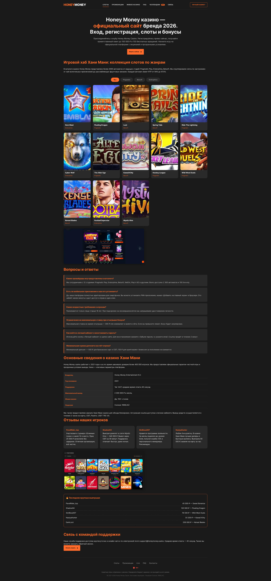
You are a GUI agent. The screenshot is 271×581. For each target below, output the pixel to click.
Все (115, 80)
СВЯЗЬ (170, 5)
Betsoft (139, 80)
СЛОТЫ (106, 5)
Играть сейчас (134, 51)
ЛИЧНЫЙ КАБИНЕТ (198, 5)
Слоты (116, 563)
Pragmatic (126, 80)
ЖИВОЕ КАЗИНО (133, 5)
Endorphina (153, 80)
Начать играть (71, 548)
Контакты (153, 563)
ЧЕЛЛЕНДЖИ (156, 5)
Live (138, 563)
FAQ (144, 5)
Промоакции (127, 563)
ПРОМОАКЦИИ (118, 5)
